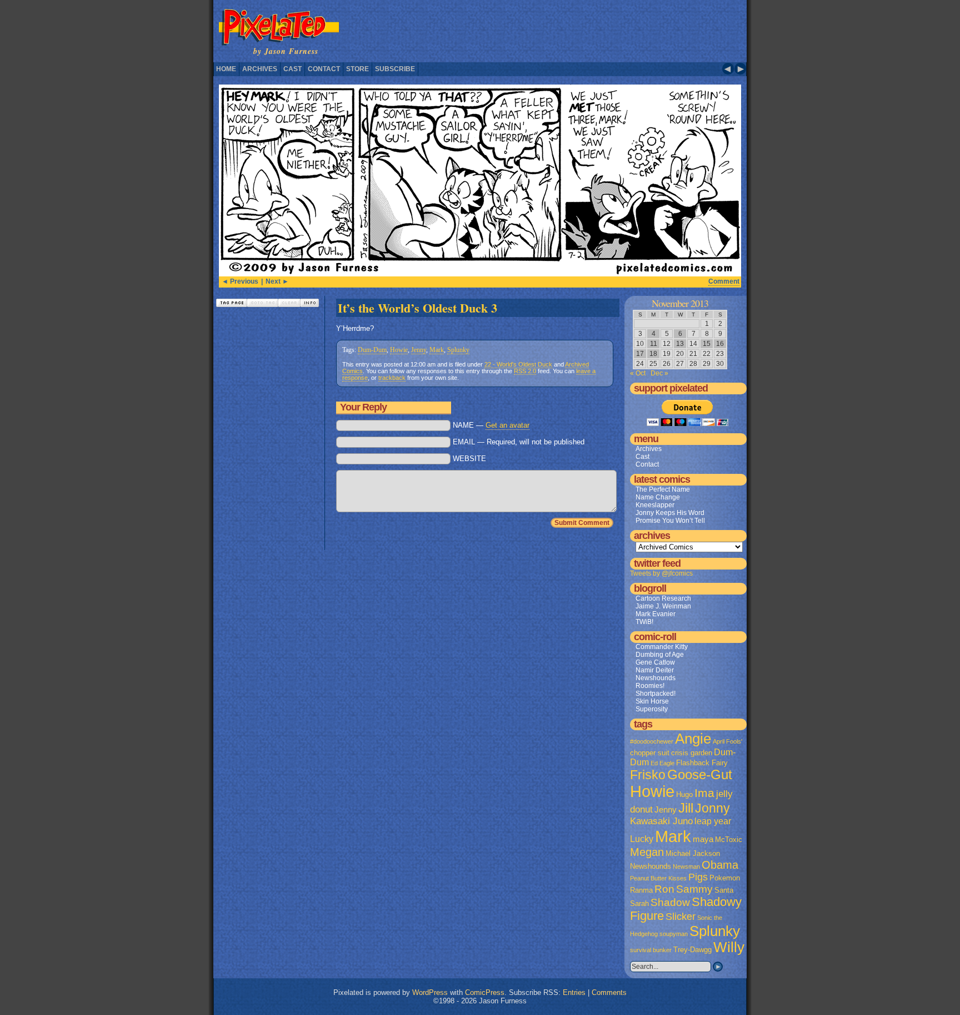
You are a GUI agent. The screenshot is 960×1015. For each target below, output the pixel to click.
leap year (712, 821)
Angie (693, 738)
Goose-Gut (699, 775)
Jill (685, 808)
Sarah (639, 903)
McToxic (728, 839)
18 (653, 354)
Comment (723, 281)
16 (720, 344)
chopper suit (649, 753)
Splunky (458, 350)
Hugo (684, 794)
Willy (728, 947)
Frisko (648, 775)
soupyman (673, 933)
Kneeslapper (655, 505)
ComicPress (484, 992)
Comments (609, 992)
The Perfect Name (663, 489)
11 (653, 344)
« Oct (638, 373)
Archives (259, 69)
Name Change (658, 497)
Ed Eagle (662, 763)
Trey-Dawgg (692, 949)
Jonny (712, 808)
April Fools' (727, 741)
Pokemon (724, 878)
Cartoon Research (663, 598)
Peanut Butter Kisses (658, 878)
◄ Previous (240, 281)
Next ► (277, 281)
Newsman (686, 866)
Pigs (698, 877)
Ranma (641, 890)
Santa (723, 890)
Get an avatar (507, 425)
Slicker (681, 916)
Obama (720, 865)
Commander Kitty (662, 647)
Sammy (694, 889)
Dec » (659, 373)
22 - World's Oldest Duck (518, 364)
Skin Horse (652, 701)
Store (357, 69)
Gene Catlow (655, 662)
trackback (392, 377)
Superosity (652, 709)
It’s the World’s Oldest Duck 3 (417, 308)
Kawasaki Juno (661, 821)
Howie (399, 350)
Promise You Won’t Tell (670, 520)
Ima (704, 792)
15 (707, 344)
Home (226, 69)
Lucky (641, 839)
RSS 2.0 (525, 371)
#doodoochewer (651, 741)
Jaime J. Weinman (663, 606)
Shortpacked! (656, 693)
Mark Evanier (656, 614)
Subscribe (395, 69)
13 (680, 344)
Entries (574, 992)
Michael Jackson (693, 853)
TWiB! (644, 622)
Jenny (418, 350)
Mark (436, 350)
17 (640, 354)
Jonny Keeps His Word (670, 513)
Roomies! (650, 686)
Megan (647, 852)
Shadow (670, 902)
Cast (292, 69)
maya (703, 839)
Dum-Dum (372, 350)
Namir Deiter (655, 670)
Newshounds (656, 678)
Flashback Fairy (702, 763)
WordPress (430, 992)
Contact (324, 69)
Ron (664, 889)
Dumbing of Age (660, 654)
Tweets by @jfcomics (661, 573)
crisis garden (691, 753)
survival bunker (651, 950)
